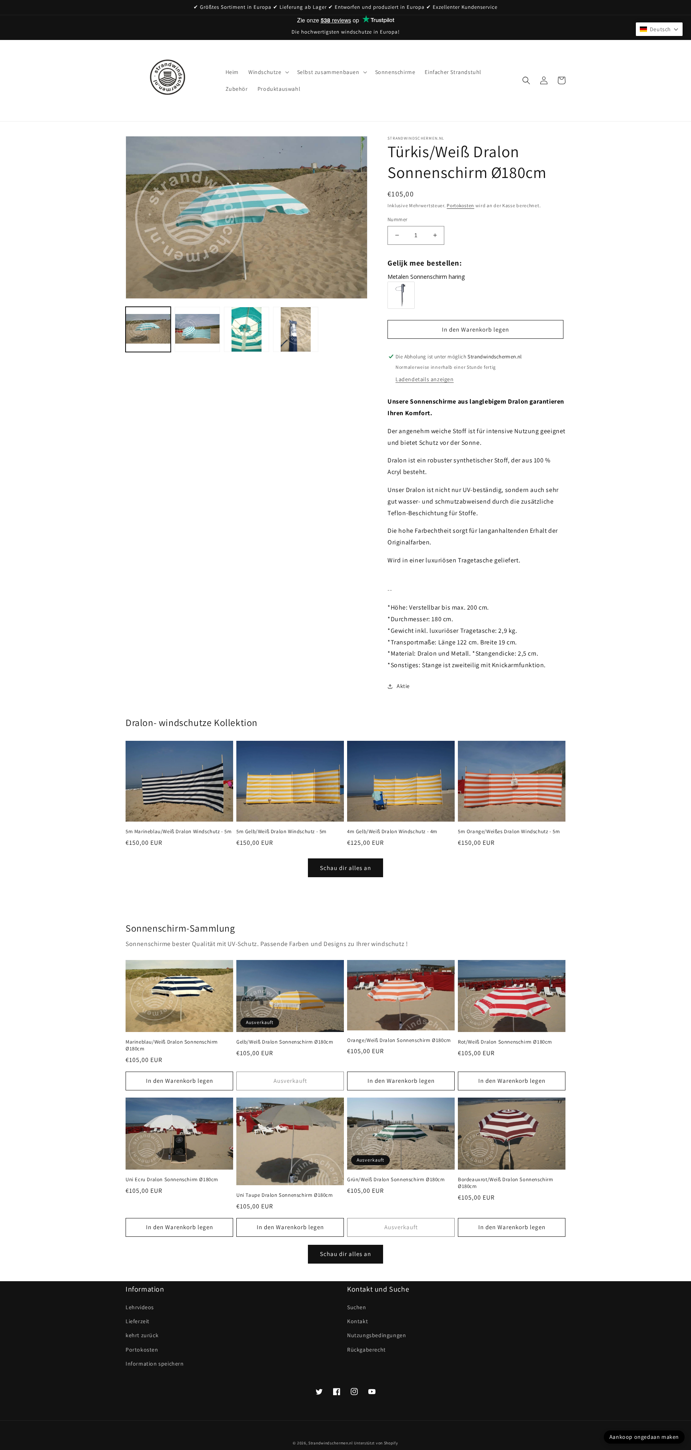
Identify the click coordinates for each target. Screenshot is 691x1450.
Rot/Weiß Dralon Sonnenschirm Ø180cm (505, 1042)
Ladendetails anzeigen (424, 379)
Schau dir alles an (345, 868)
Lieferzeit (138, 1321)
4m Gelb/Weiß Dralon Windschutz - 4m (392, 831)
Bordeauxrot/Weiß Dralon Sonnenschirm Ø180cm (505, 1183)
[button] (268, 72)
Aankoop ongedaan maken (644, 1436)
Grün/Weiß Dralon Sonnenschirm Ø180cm (396, 1179)
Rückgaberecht (366, 1349)
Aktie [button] (403, 686)
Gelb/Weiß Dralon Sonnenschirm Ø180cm (285, 1042)
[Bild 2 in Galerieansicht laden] (197, 329)
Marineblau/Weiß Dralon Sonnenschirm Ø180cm (172, 1045)
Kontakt (357, 1321)
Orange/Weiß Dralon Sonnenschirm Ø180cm (399, 1040)
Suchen (356, 1307)
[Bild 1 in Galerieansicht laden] (148, 329)
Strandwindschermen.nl (330, 1443)
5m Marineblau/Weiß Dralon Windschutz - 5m (179, 831)
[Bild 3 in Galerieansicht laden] (246, 329)
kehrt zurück (142, 1335)
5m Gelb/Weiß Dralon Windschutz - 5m (281, 831)
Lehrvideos (140, 1307)
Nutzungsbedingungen (376, 1335)
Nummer (397, 219)
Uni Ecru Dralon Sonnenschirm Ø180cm (172, 1179)
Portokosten (460, 205)
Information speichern (155, 1363)
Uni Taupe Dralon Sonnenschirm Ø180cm (284, 1195)
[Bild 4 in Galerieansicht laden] (295, 329)
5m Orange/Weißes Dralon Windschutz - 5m (509, 831)
